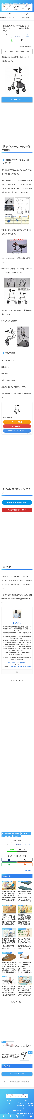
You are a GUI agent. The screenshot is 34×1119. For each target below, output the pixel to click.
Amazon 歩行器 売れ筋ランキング (17, 502)
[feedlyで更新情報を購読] (9, 864)
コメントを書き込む (17, 1074)
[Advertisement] (17, 124)
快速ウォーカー (7, 417)
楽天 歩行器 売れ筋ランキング (17, 510)
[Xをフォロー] (24, 860)
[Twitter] (17, 672)
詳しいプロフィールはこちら (17, 662)
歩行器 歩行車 (8, 836)
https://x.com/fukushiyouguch (21, 666)
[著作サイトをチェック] (9, 860)
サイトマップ (9, 1103)
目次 (16, 99)
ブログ (25, 1100)
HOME (9, 1100)
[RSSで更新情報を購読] (24, 864)
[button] (22, 41)
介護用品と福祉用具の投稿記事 (11, 833)
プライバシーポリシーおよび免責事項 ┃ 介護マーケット (25, 1105)
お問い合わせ (17, 1110)
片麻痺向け (17, 836)
